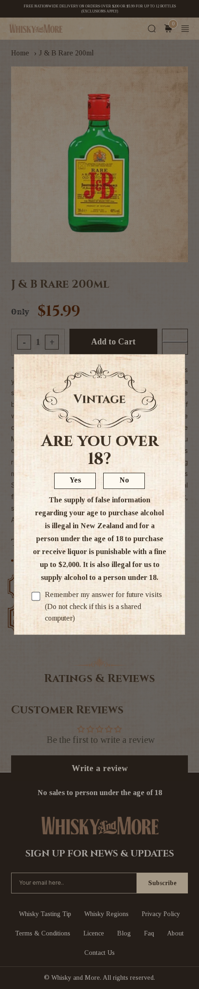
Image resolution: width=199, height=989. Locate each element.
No (124, 480)
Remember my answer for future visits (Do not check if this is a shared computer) (103, 606)
